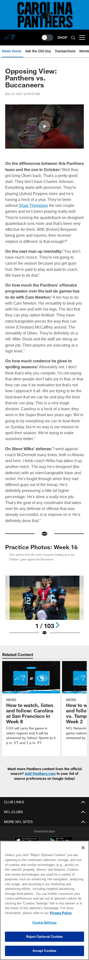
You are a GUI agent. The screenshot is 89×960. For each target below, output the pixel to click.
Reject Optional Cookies (44, 937)
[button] (44, 126)
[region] (44, 900)
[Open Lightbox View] (44, 606)
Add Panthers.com (40, 773)
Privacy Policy (21, 913)
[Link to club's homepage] (10, 35)
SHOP (62, 37)
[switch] (47, 37)
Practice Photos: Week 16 (41, 546)
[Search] (73, 37)
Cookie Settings (44, 922)
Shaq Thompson (19, 205)
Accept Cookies (45, 951)
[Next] (57, 625)
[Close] (83, 847)
